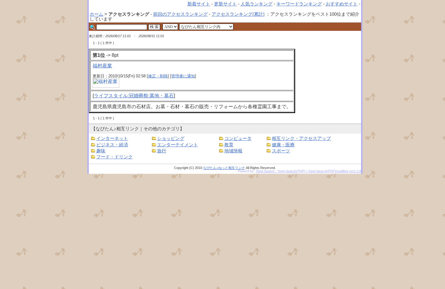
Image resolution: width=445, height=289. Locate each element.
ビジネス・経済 (112, 144)
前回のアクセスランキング (180, 14)
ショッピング (170, 138)
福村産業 (102, 65)
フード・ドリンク (114, 156)
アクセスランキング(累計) (238, 14)
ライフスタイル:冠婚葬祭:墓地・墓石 (134, 95)
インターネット (112, 138)
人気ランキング (256, 4)
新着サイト (198, 4)
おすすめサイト (342, 4)
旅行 (161, 150)
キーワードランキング (299, 4)
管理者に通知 (183, 76)
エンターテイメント (177, 144)
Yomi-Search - (267, 171)
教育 (228, 144)
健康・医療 (283, 144)
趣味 (100, 150)
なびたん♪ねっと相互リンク (224, 168)
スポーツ (281, 150)
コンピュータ (238, 138)
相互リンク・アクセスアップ (301, 138)
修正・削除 (158, 76)
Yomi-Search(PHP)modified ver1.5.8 (334, 171)
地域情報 (233, 150)
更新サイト (225, 4)
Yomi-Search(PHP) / (293, 171)
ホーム (96, 14)
